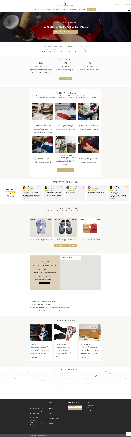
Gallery (69, 9)
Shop (63, 9)
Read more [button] (25, 198)
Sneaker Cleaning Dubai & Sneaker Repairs (36, 416)
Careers (51, 416)
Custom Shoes (56, 9)
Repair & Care (82, 9)
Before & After (33, 426)
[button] (125, 4)
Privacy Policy (52, 421)
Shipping (51, 423)
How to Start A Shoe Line (36, 406)
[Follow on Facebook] (115, 4)
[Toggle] (31, 301)
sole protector (82, 158)
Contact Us (51, 411)
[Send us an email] (118, 4)
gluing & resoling (88, 155)
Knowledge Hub (53, 406)
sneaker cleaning (39, 125)
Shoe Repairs (33, 420)
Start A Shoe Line (39, 9)
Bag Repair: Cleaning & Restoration (35, 423)
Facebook (90, 405)
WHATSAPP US (91, 9)
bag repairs (39, 97)
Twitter (89, 407)
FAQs (50, 413)
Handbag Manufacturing (36, 411)
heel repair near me (64, 157)
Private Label (48, 9)
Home (56, 22)
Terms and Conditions (54, 418)
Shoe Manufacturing (35, 413)
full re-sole (93, 158)
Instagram (90, 410)
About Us (74, 9)
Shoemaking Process (35, 408)
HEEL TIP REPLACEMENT (65, 155)
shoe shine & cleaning (42, 122)
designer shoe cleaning (47, 123)
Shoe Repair (61, 22)
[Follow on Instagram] (116, 4)
